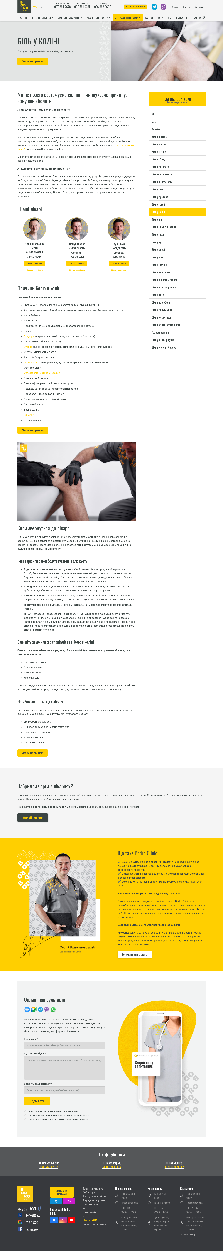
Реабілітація (89, 1192)
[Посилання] (154, 7)
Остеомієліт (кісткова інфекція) (42, 372)
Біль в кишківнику (162, 272)
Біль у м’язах (159, 144)
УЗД (154, 121)
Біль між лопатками (162, 174)
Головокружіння (160, 332)
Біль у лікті (158, 219)
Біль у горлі (158, 234)
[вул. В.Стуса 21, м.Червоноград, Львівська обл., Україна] (151, 1223)
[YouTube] (71, 1220)
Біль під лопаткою (162, 182)
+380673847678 (48, 1166)
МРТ (154, 114)
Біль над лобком (161, 302)
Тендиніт (29, 414)
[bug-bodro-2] (30, 1208)
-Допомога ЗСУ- (90, 1220)
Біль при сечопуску (162, 317)
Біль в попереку (160, 167)
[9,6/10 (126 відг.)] (21, 1215)
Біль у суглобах (160, 197)
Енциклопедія (89, 1212)
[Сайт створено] (189, 1238)
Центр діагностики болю (94, 1196)
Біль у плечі (158, 204)
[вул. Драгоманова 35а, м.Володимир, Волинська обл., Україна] (183, 1223)
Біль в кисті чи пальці (164, 227)
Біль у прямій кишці (162, 310)
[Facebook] (54, 1220)
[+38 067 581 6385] (151, 1196)
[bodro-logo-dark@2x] (24, 6)
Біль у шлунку (159, 264)
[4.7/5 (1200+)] (21, 1222)
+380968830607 (174, 1166)
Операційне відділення (94, 1200)
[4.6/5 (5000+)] (21, 1229)
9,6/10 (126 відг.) (33, 1215)
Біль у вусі (157, 242)
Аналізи (156, 129)
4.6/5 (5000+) (32, 1229)
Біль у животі (159, 257)
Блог (85, 1208)
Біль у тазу (158, 294)
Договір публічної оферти (95, 1224)
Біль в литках (159, 136)
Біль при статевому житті (166, 325)
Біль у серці (158, 249)
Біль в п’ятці (158, 159)
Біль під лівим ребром (164, 287)
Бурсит (28, 346)
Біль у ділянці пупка (163, 340)
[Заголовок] (69, 1201)
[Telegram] (56, 1201)
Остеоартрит (31, 362)
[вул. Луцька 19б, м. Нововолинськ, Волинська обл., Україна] (118, 1223)
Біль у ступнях (159, 151)
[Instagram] (63, 1220)
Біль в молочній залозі (164, 347)
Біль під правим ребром (165, 279)
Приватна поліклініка (93, 1188)
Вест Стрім (193, 1235)
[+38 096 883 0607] (183, 1196)
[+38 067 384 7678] (118, 1196)
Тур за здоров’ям (91, 1204)
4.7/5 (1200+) (32, 1222)
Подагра (29, 336)
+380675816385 (111, 1166)
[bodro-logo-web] (30, 1194)
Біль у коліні (159, 212)
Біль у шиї (157, 189)
